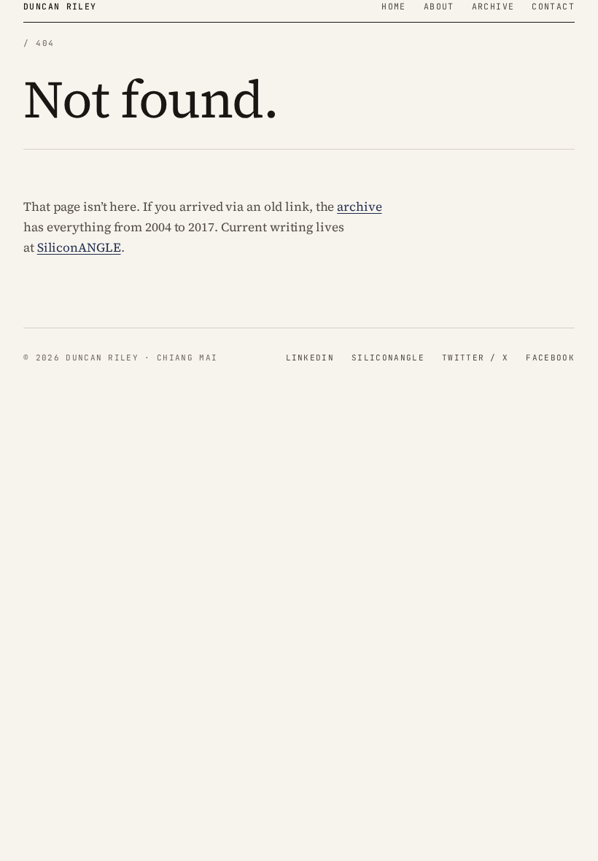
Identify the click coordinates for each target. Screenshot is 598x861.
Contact (553, 6)
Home (393, 6)
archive (359, 206)
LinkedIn (310, 357)
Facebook (550, 357)
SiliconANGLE (79, 247)
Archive (493, 6)
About (439, 6)
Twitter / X (475, 357)
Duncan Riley (60, 6)
